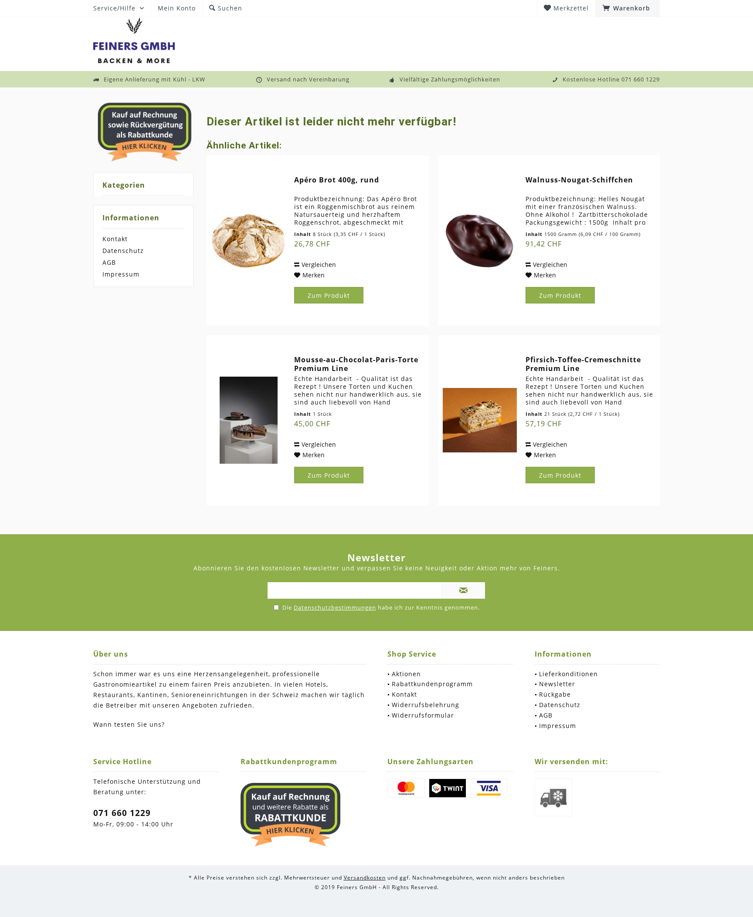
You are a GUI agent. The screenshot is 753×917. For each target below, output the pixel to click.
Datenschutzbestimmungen (335, 607)
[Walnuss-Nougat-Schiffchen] (480, 241)
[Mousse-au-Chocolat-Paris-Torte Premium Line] (248, 420)
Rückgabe (555, 694)
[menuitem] (627, 8)
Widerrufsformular (423, 715)
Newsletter (557, 684)
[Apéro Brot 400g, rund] (248, 241)
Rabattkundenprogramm (432, 684)
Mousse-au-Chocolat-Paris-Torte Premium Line (356, 364)
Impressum (120, 274)
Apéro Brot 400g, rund (336, 180)
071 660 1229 (122, 813)
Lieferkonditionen (568, 674)
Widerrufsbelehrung (425, 705)
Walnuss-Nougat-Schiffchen (579, 180)
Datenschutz (123, 250)
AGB (109, 262)
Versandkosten (365, 877)
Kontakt (115, 239)
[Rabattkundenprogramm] (291, 814)
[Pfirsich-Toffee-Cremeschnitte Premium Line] (480, 420)
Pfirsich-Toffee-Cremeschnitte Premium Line (583, 364)
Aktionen (406, 674)
